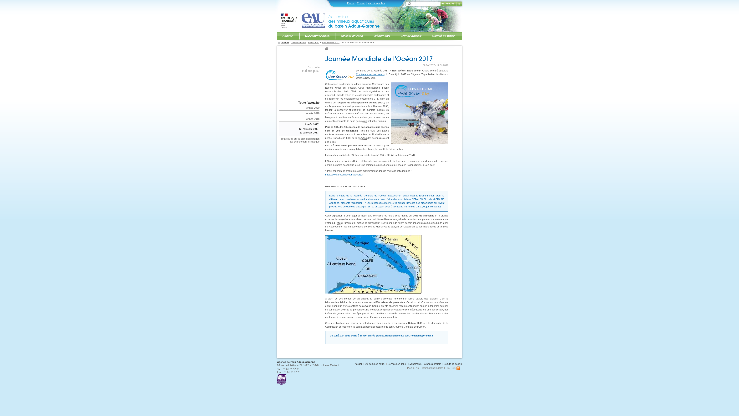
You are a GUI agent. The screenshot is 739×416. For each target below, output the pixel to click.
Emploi (350, 3)
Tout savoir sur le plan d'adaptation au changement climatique (300, 140)
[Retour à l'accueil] (304, 17)
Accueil (287, 36)
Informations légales (432, 368)
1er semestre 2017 (330, 42)
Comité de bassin (443, 36)
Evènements (382, 36)
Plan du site (413, 368)
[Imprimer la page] (326, 50)
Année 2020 (312, 107)
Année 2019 (312, 113)
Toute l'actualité (298, 42)
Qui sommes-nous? (317, 36)
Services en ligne (352, 36)
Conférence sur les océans (370, 74)
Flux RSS (451, 368)
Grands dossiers (410, 36)
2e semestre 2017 (309, 132)
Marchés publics (376, 3)
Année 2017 (313, 42)
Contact (361, 3)
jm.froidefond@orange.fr (419, 335)
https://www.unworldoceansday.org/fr (344, 174)
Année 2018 (312, 118)
